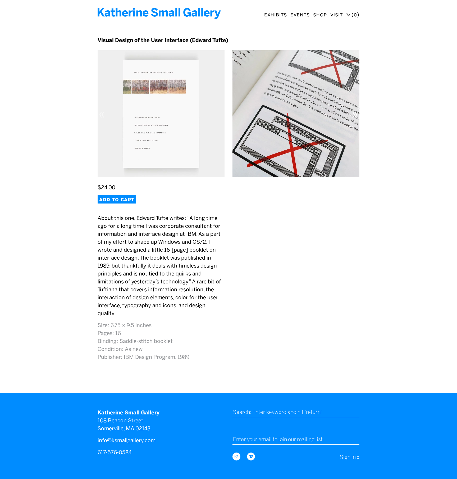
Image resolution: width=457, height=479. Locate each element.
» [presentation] (355, 113)
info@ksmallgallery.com (127, 440)
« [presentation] (102, 113)
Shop (320, 14)
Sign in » (349, 457)
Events (300, 14)
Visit (336, 14)
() (354, 14)
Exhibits (275, 14)
